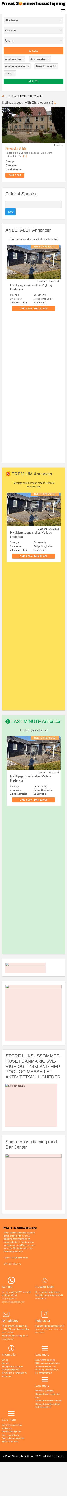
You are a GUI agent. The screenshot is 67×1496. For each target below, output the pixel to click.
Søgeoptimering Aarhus (13, 1438)
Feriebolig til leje (15, 148)
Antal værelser (38, 59)
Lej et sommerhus (43, 1373)
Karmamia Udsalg (10, 1435)
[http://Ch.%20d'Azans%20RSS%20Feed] (55, 102)
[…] (25, 156)
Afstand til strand (45, 66)
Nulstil (33, 81)
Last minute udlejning (45, 1360)
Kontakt (5, 1363)
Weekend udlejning (44, 1391)
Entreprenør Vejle (10, 1441)
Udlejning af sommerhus (46, 1370)
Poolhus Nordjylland (11, 1431)
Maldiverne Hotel (43, 1407)
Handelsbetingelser (11, 1370)
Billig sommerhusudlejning (47, 1363)
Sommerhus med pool (45, 1366)
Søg (34, 50)
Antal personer (13, 59)
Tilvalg (8, 73)
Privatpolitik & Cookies (12, 1366)
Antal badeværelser (15, 66)
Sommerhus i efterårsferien (48, 1404)
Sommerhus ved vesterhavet (48, 1401)
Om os (5, 1360)
